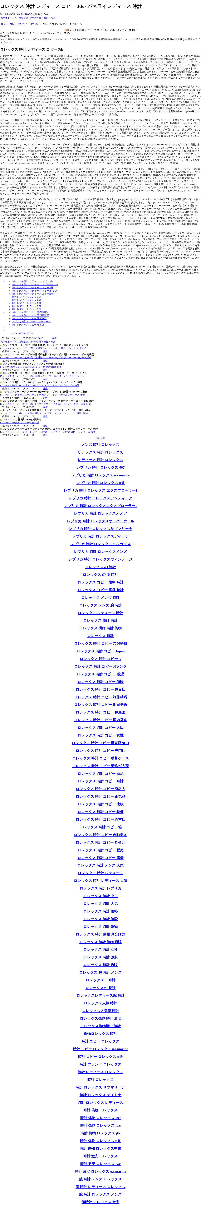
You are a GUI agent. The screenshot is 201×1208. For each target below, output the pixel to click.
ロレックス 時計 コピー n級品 (100, 674)
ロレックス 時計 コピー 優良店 (100, 689)
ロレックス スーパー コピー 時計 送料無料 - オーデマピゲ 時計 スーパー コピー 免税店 (45, 357)
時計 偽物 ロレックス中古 (100, 1148)
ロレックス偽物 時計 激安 (100, 1018)
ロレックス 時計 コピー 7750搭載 (100, 643)
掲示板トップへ (8, 18)
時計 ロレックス (100, 1080)
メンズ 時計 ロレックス (100, 444)
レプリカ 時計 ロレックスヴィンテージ (100, 559)
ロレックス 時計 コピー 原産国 (100, 712)
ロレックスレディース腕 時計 (101, 995)
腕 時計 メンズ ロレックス (100, 1179)
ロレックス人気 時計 (100, 1003)
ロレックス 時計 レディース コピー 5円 (32, 287)
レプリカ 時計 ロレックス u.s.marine (100, 475)
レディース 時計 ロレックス (100, 460)
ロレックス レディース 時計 (100, 613)
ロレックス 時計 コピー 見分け (100, 842)
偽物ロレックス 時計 (100, 1034)
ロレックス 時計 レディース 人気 (100, 881)
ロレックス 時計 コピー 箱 (100, 827)
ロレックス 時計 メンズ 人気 (100, 865)
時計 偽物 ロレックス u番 (100, 1141)
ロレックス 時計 (100, 636)
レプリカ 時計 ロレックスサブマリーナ (100, 529)
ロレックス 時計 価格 (100, 911)
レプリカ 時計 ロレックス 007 (101, 467)
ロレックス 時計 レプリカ (101, 888)
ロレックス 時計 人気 (100, 904)
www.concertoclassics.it (23, 333)
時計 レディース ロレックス (26, 297)
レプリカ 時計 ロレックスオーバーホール (100, 521)
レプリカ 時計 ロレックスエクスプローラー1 (100, 506)
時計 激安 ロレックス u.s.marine (100, 1171)
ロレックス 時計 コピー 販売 (101, 850)
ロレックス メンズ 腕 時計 (100, 605)
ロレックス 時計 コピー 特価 (101, 812)
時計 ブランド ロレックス (101, 1064)
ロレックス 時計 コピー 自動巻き (100, 835)
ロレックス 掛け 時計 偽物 (100, 628)
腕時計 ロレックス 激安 (100, 1202)
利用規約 (26, 14)
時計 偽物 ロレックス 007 (100, 1118)
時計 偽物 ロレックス (100, 1110)
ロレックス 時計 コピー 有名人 (100, 789)
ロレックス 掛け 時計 (100, 620)
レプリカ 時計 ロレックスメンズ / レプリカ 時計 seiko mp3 (30, 367)
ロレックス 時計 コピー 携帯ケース (100, 758)
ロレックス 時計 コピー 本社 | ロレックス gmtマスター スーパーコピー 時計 (39, 385)
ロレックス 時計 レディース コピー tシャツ (34, 290)
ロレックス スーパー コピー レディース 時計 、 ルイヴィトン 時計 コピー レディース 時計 (47, 432)
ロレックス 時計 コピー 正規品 (100, 796)
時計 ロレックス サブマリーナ (100, 1087)
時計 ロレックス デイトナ (101, 1095)
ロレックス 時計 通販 (100, 965)
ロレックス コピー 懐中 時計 (101, 582)
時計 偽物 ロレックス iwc (100, 1125)
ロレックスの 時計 (100, 988)
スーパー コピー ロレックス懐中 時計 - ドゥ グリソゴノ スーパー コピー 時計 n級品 (44, 413)
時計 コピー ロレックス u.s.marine (100, 1049)
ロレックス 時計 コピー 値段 (101, 682)
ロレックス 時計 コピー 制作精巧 (100, 697)
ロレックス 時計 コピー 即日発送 (100, 705)
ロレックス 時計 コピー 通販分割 (29, 318)
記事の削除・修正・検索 (42, 18)
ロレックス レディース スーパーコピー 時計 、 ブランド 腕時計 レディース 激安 (42, 394)
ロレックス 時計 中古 (100, 896)
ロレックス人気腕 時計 (100, 1011)
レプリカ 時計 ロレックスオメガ (100, 513)
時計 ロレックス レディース (100, 1103)
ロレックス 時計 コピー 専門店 (100, 751)
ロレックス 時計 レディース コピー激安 (33, 293)
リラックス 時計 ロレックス (100, 452)
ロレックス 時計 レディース (100, 873)
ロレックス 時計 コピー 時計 (101, 781)
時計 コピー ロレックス (101, 1041)
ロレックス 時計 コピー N (100, 659)
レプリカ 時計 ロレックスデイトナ (100, 536)
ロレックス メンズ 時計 (100, 598)
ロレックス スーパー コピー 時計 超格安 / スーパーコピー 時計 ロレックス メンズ (43, 348)
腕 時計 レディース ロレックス (101, 1187)
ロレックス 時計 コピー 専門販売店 (30, 315)
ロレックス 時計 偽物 (100, 927)
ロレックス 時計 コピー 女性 (101, 735)
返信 (54, 338)
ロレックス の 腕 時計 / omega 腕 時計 (19, 422)
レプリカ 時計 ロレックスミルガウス (100, 544)
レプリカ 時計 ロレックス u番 (100, 483)
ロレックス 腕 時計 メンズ (100, 972)
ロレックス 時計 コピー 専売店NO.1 (30, 312)
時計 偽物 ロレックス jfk (100, 1133)
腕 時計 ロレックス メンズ (100, 1194)
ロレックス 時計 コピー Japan (101, 651)
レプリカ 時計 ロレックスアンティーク (100, 498)
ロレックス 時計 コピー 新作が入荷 (100, 766)
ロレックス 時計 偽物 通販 (100, 942)
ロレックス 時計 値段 (100, 919)
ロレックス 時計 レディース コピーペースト (35, 284)
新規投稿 (23, 18)
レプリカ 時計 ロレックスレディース (31, 321)
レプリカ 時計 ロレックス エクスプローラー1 (100, 490)
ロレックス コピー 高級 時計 (101, 590)
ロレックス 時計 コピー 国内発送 (100, 720)
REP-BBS (100, 438)
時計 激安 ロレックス (100, 1156)
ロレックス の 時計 (100, 567)
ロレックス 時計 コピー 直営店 (100, 819)
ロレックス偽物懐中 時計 (100, 1026)
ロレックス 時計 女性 (100, 949)
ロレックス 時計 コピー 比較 (101, 804)
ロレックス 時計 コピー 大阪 (101, 728)
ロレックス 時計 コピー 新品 (101, 774)
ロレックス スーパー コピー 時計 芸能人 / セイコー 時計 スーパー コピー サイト (42, 376)
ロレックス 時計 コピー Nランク (100, 666)
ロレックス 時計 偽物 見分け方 (100, 934)
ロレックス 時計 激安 (100, 957)
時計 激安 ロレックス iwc (100, 1164)
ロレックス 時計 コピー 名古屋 (28, 324)
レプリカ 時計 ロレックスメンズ (100, 552)
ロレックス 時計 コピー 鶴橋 (101, 858)
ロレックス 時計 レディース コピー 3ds (32, 281)
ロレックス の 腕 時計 (100, 575)
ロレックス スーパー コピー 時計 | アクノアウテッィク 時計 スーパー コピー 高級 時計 (45, 404)
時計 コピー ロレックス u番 (100, 1057)
